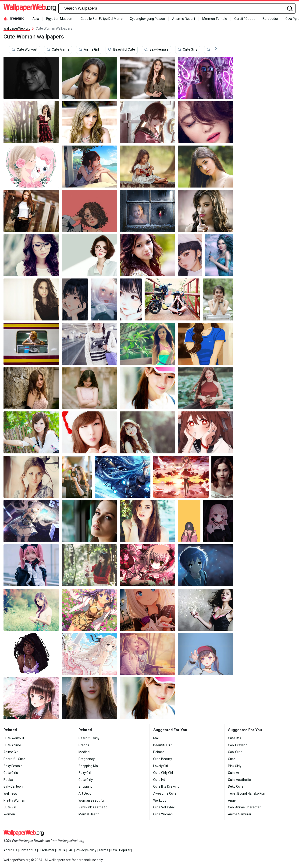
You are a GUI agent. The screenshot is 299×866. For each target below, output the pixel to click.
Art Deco (85, 793)
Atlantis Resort (183, 19)
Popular (125, 850)
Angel (232, 800)
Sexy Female (159, 50)
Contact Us (27, 850)
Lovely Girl (160, 766)
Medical (84, 752)
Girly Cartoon (13, 786)
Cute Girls (190, 50)
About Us (10, 850)
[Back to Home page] (30, 8)
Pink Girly (234, 766)
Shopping (85, 786)
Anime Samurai (239, 814)
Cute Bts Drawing (166, 786)
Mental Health (89, 814)
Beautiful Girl (162, 745)
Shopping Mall (88, 766)
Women (9, 814)
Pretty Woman (14, 800)
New (113, 850)
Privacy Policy (86, 850)
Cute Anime (60, 50)
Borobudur (270, 19)
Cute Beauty (162, 759)
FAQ (71, 850)
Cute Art (234, 773)
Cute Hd (159, 780)
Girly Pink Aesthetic (92, 807)
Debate (158, 752)
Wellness (10, 793)
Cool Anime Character (244, 807)
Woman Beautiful (91, 800)
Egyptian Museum (59, 19)
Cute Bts (234, 738)
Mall (156, 738)
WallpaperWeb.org (17, 28)
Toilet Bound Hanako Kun (246, 793)
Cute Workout (27, 50)
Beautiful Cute (124, 50)
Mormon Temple (214, 19)
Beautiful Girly (88, 738)
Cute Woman (163, 814)
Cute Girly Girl (163, 773)
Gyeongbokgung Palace (147, 19)
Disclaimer (46, 850)
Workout (159, 800)
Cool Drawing (237, 745)
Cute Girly (85, 780)
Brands (83, 745)
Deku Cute (235, 786)
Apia (35, 19)
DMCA (61, 850)
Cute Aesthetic (239, 780)
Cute (231, 759)
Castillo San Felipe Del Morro (102, 19)
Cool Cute (235, 752)
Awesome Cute (164, 793)
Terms (103, 850)
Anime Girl (91, 50)
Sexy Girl (84, 773)
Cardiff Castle (244, 19)
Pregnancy (86, 759)
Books (8, 780)
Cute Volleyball (164, 807)
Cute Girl (10, 807)
